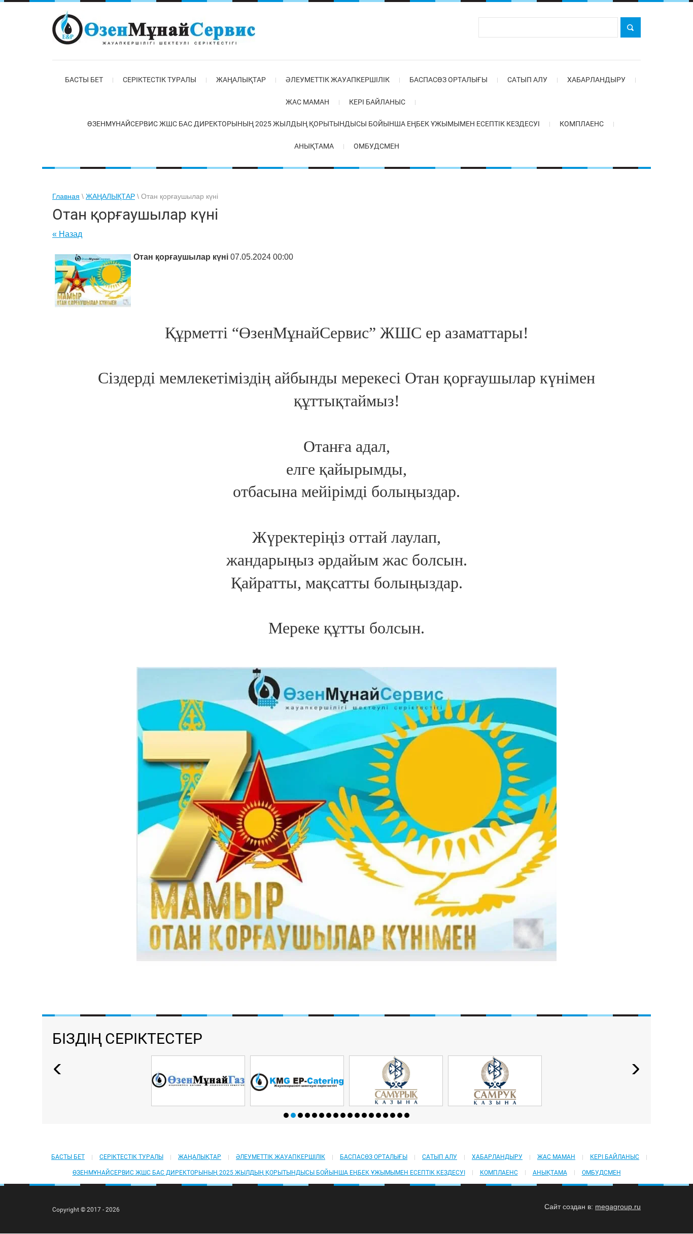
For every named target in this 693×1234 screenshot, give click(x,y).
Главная (66, 196)
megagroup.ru (618, 1207)
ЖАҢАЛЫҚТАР (110, 196)
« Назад (67, 234)
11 (357, 1115)
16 (392, 1115)
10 (350, 1115)
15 (385, 1115)
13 (371, 1115)
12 (364, 1115)
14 (378, 1115)
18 (406, 1115)
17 (399, 1115)
